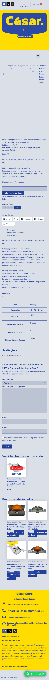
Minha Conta (24, 6)
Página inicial (10, 67)
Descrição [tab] (11, 230)
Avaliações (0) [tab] (12, 235)
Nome (4, 418)
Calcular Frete (7, 204)
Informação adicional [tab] (15, 233)
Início (4, 140)
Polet (4, 199)
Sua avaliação (8, 379)
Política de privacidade (11, 640)
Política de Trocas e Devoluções (15, 666)
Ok (18, 207)
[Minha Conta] (24, 4)
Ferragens (21, 66)
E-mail (4, 428)
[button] (38, 56)
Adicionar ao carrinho (13, 193)
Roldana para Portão (32, 68)
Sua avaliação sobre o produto (14, 386)
